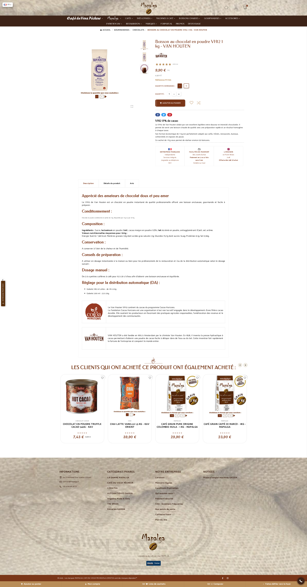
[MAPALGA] (114, 18)
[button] (301, 581)
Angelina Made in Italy (118, 499)
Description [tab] (88, 183)
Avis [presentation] (132, 183)
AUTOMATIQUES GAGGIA (120, 493)
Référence (160, 80)
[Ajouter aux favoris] (191, 102)
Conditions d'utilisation (167, 488)
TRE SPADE (113, 504)
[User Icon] (236, 8)
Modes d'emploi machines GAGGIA (220, 477)
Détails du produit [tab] (112, 183)
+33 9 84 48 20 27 (70, 486)
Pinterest (169, 114)
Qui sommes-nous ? (165, 493)
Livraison (159, 477)
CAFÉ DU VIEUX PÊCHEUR (120, 483)
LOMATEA (112, 488)
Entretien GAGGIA (116, 509)
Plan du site (161, 520)
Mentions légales (163, 483)
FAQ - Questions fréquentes (169, 504)
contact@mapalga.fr (71, 481)
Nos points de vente (165, 509)
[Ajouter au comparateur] (198, 103)
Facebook (157, 114)
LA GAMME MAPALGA (118, 477)
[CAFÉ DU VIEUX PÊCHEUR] (85, 18)
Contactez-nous (163, 514)
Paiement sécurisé (164, 499)
